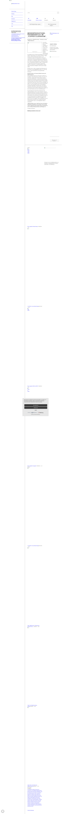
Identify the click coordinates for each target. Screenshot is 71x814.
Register (28, 797)
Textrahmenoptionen (38, 803)
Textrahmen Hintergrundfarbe (35, 802)
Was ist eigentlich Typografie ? (32, 465)
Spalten (36, 800)
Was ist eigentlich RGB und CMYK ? (33, 386)
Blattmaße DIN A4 (39, 790)
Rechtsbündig (16, 34)
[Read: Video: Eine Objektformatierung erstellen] (28, 627)
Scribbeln (28, 800)
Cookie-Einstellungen (30, 810)
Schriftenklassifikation (22, 37)
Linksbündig (38, 793)
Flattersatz (17, 36)
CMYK (31, 791)
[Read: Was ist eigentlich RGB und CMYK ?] (28, 310)
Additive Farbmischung (36, 789)
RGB (36, 797)
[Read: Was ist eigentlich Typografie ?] (28, 391)
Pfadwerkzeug (35, 796)
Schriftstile (40, 799)
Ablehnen (36, 407)
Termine (39, 801)
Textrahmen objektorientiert (31, 803)
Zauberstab (29, 806)
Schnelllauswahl (14, 37)
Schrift (37, 798)
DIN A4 (36, 791)
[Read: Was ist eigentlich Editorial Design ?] (28, 153)
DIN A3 (33, 791)
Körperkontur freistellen (30, 793)
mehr (36, 410)
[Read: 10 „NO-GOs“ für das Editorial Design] (28, 228)
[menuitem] (17, 11)
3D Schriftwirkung (29, 789)
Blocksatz (28, 791)
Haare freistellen (34, 792)
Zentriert (32, 806)
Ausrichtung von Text (30, 790)
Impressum (32, 414)
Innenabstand (39, 792)
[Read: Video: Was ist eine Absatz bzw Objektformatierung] (28, 707)
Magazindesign (18, 40)
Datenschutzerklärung (37, 414)
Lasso (35, 793)
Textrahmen (17, 37)
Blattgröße (35, 790)
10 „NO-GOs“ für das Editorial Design (33, 306)
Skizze (34, 800)
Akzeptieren (35, 405)
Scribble (15, 36)
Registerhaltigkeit (32, 797)
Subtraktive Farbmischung (34, 801)
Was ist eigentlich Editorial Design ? (32, 226)
